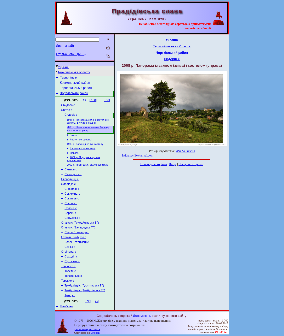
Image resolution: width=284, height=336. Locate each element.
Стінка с (70, 246)
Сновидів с (72, 188)
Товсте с (70, 271)
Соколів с (71, 203)
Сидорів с (71, 114)
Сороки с (71, 213)
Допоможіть (142, 316)
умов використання (87, 329)
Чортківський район (74, 93)
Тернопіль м (68, 77)
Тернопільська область (74, 72)
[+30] (88, 301)
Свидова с (68, 105)
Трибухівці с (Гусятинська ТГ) (84, 285)
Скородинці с (70, 179)
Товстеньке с (73, 275)
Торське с (67, 280)
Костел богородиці (81, 139)
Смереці (95, 332)
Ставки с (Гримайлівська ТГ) (80, 222)
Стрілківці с (69, 251)
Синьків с (71, 169)
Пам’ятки (66, 306)
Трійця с (70, 295)
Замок (73, 135)
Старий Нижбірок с (73, 237)
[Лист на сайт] (108, 48)
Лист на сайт (65, 45)
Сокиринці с (72, 193)
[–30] (107, 100)
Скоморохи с (73, 174)
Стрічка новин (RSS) (71, 54)
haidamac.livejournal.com (137, 155)
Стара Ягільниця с (77, 232)
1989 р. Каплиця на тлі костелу (85, 144)
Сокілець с (72, 198)
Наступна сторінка (191, 164)
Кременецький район (75, 82)
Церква (74, 152)
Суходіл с (71, 256)
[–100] (93, 100)
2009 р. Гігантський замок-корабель (87, 164)
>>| (97, 301)
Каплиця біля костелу (82, 148)
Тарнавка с (68, 266)
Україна (63, 67)
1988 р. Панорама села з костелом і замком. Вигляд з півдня (88, 121)
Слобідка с (68, 184)
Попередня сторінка (153, 164)
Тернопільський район (76, 88)
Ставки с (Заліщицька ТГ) (78, 227)
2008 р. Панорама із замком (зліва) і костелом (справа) (88, 129)
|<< (84, 100)
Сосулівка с (72, 217)
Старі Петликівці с (77, 242)
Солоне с (71, 208)
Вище (172, 164)
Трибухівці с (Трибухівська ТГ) (85, 290)
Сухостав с (72, 261)
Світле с (66, 109)
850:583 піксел (185, 151)
